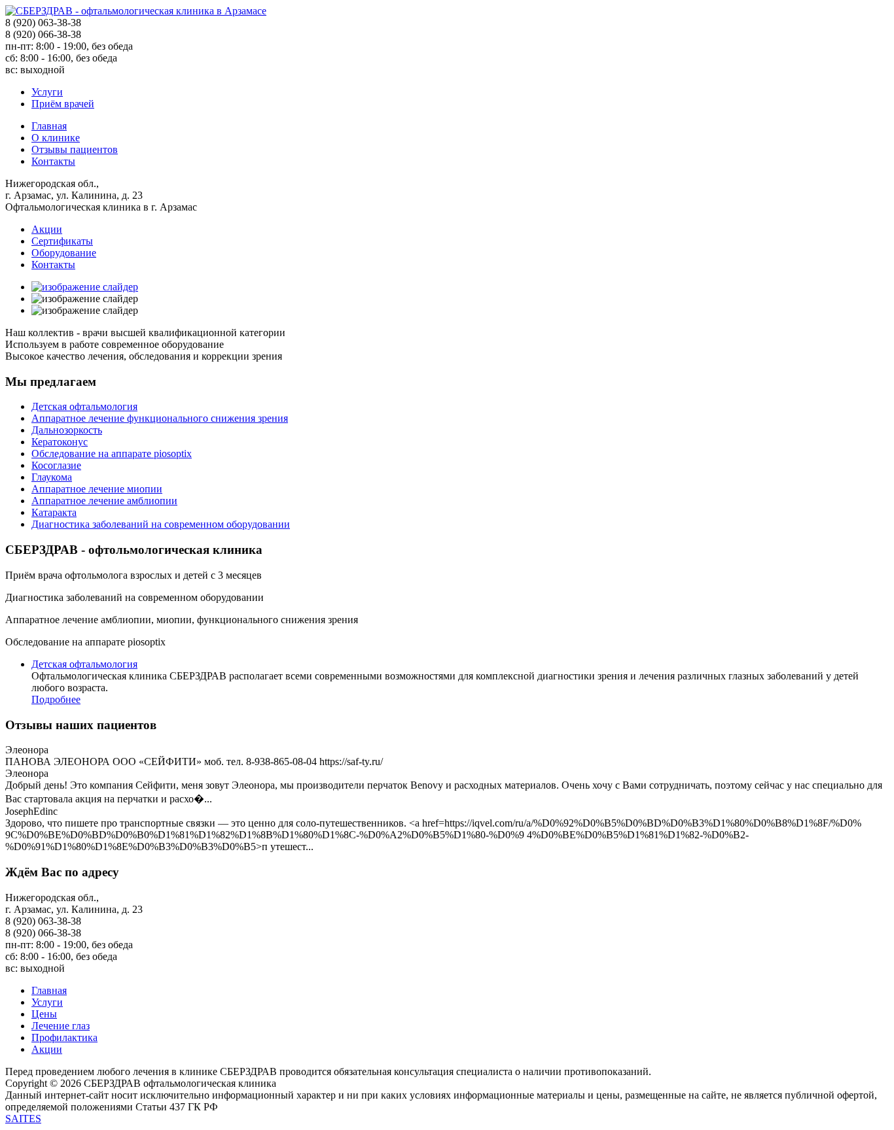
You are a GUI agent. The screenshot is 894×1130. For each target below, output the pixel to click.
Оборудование (63, 252)
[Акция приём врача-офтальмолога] (84, 286)
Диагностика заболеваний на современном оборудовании (160, 524)
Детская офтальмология (84, 406)
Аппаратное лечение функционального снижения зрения (159, 418)
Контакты (53, 161)
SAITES (23, 1118)
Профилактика (64, 1037)
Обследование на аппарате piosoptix (111, 453)
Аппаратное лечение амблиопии (104, 500)
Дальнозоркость (66, 430)
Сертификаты (62, 241)
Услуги (47, 91)
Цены (44, 1013)
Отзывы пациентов (74, 149)
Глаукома (51, 477)
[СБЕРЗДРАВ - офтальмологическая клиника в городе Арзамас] (135, 10)
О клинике (55, 137)
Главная (49, 125)
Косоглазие (56, 465)
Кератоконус (59, 441)
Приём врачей (62, 103)
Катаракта (54, 512)
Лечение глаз (60, 1025)
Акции (46, 229)
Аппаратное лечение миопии (96, 488)
